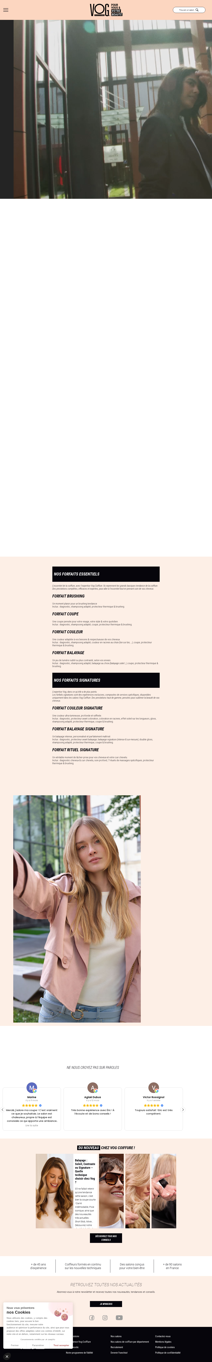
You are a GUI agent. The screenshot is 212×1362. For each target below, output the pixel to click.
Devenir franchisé (119, 1352)
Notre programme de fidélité (79, 1352)
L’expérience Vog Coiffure (78, 1341)
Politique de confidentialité (168, 1352)
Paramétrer (38, 1345)
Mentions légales (163, 1341)
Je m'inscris (106, 1304)
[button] (182, 1109)
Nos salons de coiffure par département (130, 1341)
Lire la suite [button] (47, 1125)
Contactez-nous (163, 1336)
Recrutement (117, 1347)
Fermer (15, 1345)
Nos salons (116, 1336)
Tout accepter (61, 1345)
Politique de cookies (165, 1347)
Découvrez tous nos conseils (106, 1238)
